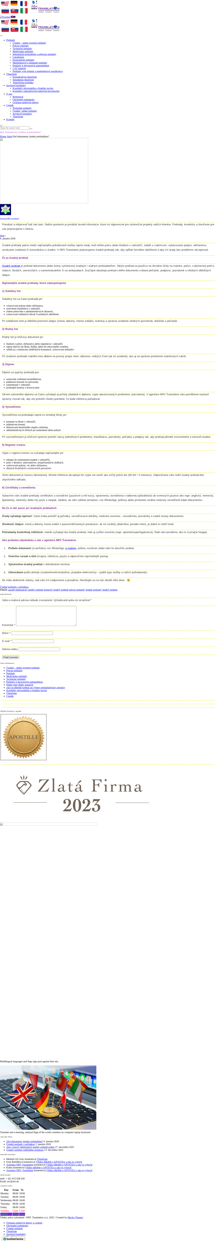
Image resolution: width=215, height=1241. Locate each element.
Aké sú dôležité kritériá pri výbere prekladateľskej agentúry (35, 687)
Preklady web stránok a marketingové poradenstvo (38, 71)
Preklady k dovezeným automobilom (31, 65)
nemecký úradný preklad (56, 589)
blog (2, 235)
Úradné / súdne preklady (25, 111)
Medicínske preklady (23, 51)
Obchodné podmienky (24, 99)
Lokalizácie (18, 57)
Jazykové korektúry (16, 85)
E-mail (6, 641)
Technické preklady (22, 48)
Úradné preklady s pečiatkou (14, 587)
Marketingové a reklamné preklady (30, 62)
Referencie (18, 96)
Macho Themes (75, 1217)
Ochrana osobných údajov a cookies (24, 1222)
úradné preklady (94, 589)
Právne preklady (21, 45)
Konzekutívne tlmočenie (25, 77)
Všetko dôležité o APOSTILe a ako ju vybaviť (59, 1162)
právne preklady (77, 589)
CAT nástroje (19, 68)
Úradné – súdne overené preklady (29, 43)
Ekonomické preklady (23, 60)
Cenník (10, 105)
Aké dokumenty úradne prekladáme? (24, 1141)
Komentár (8, 625)
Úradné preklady (14, 1228)
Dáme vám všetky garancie (19, 684)
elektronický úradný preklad (29, 589)
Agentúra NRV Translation (9, 218)
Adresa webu (9, 649)
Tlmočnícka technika (23, 82)
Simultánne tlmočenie (23, 79)
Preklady (10, 40)
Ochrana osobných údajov (26, 102)
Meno (6, 633)
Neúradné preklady (22, 108)
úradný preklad (109, 589)
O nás (9, 94)
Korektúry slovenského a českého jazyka (33, 88)
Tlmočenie (11, 74)
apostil (11, 589)
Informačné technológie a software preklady (34, 54)
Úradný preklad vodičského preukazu (25, 1150)
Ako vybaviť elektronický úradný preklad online (30, 1147)
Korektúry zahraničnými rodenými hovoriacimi (36, 91)
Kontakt (10, 119)
